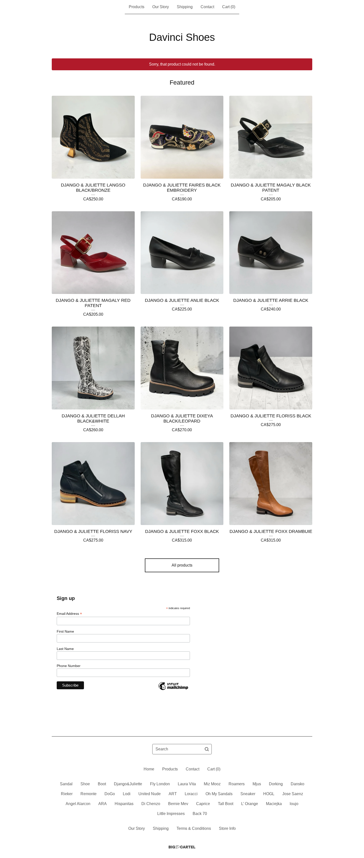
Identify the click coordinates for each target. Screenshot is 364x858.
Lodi (126, 794)
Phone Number (68, 666)
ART (173, 794)
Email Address (69, 613)
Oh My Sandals (219, 794)
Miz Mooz (212, 784)
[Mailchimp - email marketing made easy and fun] (173, 690)
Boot (102, 784)
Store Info (227, 828)
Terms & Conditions (194, 828)
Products (136, 7)
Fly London (160, 784)
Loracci (191, 794)
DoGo (109, 794)
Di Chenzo (150, 804)
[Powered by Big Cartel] (182, 847)
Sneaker (247, 794)
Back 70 (200, 813)
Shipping (185, 7)
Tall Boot (225, 804)
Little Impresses (171, 813)
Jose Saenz (292, 794)
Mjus (257, 784)
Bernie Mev (178, 804)
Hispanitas (124, 804)
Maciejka (274, 804)
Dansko (297, 784)
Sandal (66, 784)
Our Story (160, 7)
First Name (65, 631)
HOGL (268, 794)
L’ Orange (249, 804)
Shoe (85, 784)
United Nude (149, 794)
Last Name (65, 649)
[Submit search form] (207, 749)
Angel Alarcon (78, 804)
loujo (294, 804)
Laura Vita (187, 784)
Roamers (237, 784)
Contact (207, 7)
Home (149, 769)
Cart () (228, 7)
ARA (102, 804)
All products (182, 565)
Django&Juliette (128, 784)
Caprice (203, 804)
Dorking (276, 784)
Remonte (88, 794)
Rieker (67, 794)
